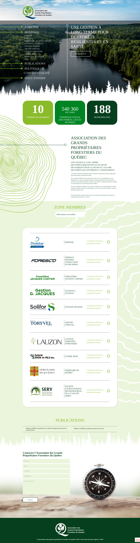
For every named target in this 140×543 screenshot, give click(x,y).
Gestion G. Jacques (33, 44)
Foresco (28, 38)
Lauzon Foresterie (34, 51)
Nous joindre (35, 78)
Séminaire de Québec (34, 57)
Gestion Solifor (32, 46)
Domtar (28, 36)
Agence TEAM (98, 539)
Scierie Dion (30, 54)
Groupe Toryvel (32, 49)
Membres (32, 32)
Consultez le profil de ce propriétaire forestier (95, 242)
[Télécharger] (46, 429)
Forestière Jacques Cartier (38, 41)
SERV (27, 59)
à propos (31, 27)
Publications (35, 63)
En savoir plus (80, 54)
